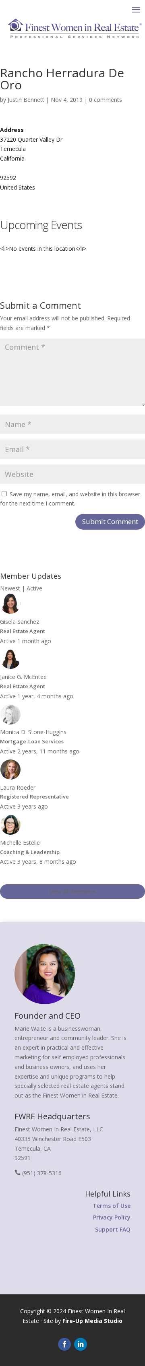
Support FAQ (112, 1229)
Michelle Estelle (20, 842)
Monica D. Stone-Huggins (33, 732)
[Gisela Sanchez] (10, 612)
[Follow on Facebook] (64, 1344)
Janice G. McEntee (23, 677)
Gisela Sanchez (19, 621)
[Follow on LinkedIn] (80, 1344)
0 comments (105, 99)
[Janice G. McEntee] (10, 667)
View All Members (73, 891)
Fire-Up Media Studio (92, 1321)
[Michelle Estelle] (10, 833)
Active (34, 588)
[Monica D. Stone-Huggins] (10, 722)
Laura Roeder (17, 787)
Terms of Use (111, 1205)
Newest (10, 588)
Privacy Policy (111, 1217)
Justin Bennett (26, 99)
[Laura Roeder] (10, 778)
